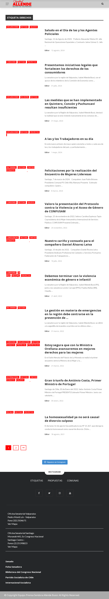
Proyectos (32, 62)
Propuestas (55, 480)
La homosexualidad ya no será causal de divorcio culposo (72, 419)
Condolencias (12, 237)
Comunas (73, 480)
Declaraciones (12, 27)
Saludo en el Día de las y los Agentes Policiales (71, 32)
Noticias (24, 27)
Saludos (33, 27)
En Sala (10, 412)
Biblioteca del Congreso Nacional (23, 572)
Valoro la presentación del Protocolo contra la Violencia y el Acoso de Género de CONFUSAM (74, 207)
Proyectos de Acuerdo (37, 345)
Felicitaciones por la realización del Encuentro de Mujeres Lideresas (71, 172)
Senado (9, 561)
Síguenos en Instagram (56, 462)
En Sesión (24, 97)
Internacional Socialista (18, 582)
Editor (47, 50)
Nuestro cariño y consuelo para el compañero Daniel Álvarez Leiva (69, 242)
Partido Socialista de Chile (19, 577)
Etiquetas (37, 480)
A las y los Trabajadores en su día (69, 139)
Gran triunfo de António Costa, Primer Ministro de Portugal (73, 382)
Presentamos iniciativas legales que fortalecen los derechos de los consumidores (71, 68)
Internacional (13, 377)
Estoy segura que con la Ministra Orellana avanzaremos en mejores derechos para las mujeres (70, 348)
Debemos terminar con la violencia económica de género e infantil (70, 277)
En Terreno (11, 167)
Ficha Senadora (14, 566)
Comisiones (11, 62)
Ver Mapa (12, 523)
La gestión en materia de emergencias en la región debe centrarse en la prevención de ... (73, 314)
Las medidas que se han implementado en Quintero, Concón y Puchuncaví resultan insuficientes (73, 103)
